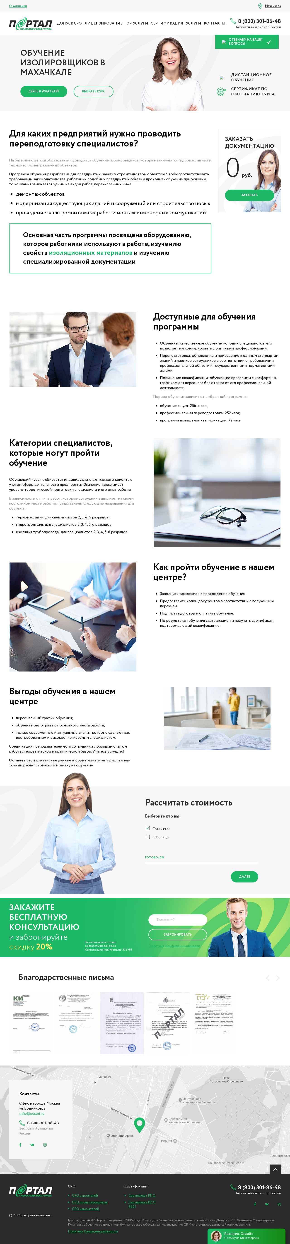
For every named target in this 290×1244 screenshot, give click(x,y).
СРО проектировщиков (89, 1202)
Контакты (214, 23)
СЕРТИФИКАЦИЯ (167, 23)
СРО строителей (85, 1195)
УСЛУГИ (193, 23)
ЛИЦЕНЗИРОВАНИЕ (104, 23)
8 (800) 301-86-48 (259, 21)
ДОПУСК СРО (69, 23)
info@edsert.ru (31, 1114)
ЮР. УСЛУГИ (136, 23)
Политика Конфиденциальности (174, 946)
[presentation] (267, 978)
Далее (244, 877)
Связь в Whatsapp (44, 91)
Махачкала (273, 6)
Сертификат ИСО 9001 (142, 1204)
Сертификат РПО (141, 1195)
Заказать (249, 195)
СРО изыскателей (85, 1209)
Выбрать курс (93, 91)
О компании (18, 6)
